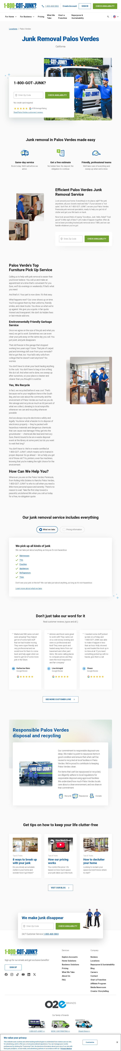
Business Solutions (70, 964)
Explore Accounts (70, 957)
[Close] (117, 1042)
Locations (13, 29)
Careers (94, 972)
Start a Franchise (98, 980)
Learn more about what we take (29, 588)
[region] (60, 1042)
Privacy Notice (66, 1048)
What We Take (68, 972)
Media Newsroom (98, 987)
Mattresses (24, 556)
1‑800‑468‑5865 (51, 934)
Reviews (94, 957)
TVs (21, 560)
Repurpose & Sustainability (103, 964)
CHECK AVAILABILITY (105, 6)
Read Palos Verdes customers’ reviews (28, 112)
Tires (21, 577)
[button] (11, 16)
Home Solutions (69, 961)
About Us (66, 976)
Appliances (24, 568)
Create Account (70, 6)
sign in (85, 6)
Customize (90, 1042)
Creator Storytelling (100, 991)
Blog (93, 968)
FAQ (64, 980)
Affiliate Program (98, 983)
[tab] (47, 529)
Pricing (65, 968)
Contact (94, 976)
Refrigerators (25, 573)
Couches (23, 564)
